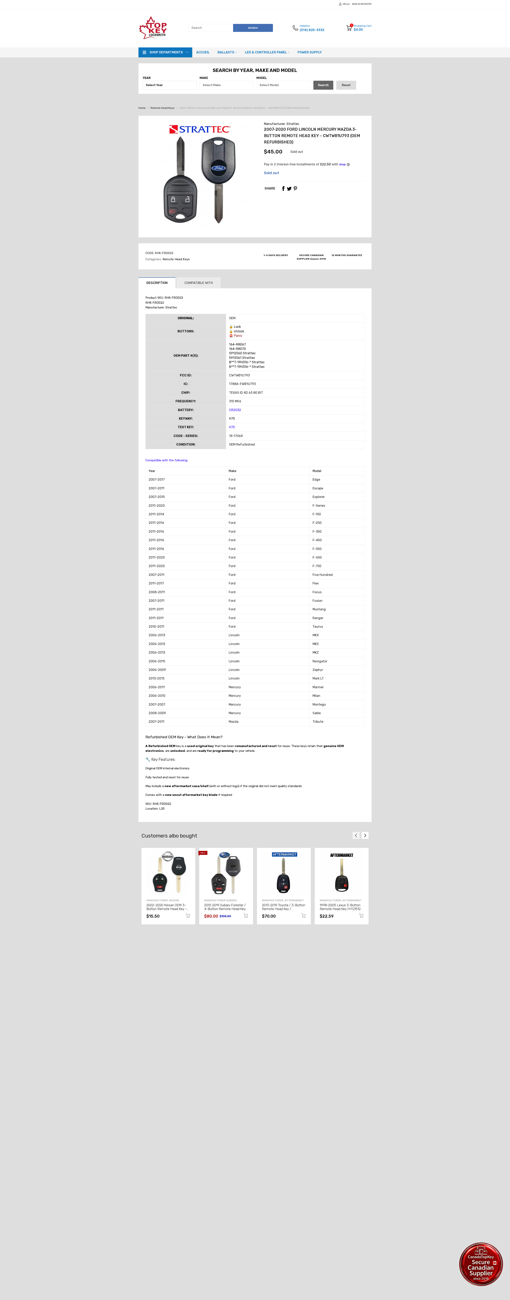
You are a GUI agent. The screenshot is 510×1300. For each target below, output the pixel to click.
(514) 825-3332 (312, 30)
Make (204, 78)
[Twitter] (289, 188)
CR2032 (235, 410)
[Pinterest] (295, 188)
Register (366, 4)
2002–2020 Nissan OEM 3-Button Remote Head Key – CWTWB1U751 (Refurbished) (166, 908)
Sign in (356, 4)
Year (147, 78)
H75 (232, 427)
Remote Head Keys (176, 259)
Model (261, 78)
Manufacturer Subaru (220, 900)
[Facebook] (283, 188)
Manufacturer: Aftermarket (283, 900)
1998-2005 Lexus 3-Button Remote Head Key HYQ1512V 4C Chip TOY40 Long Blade (341, 908)
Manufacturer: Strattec (281, 124)
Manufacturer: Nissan (162, 900)
